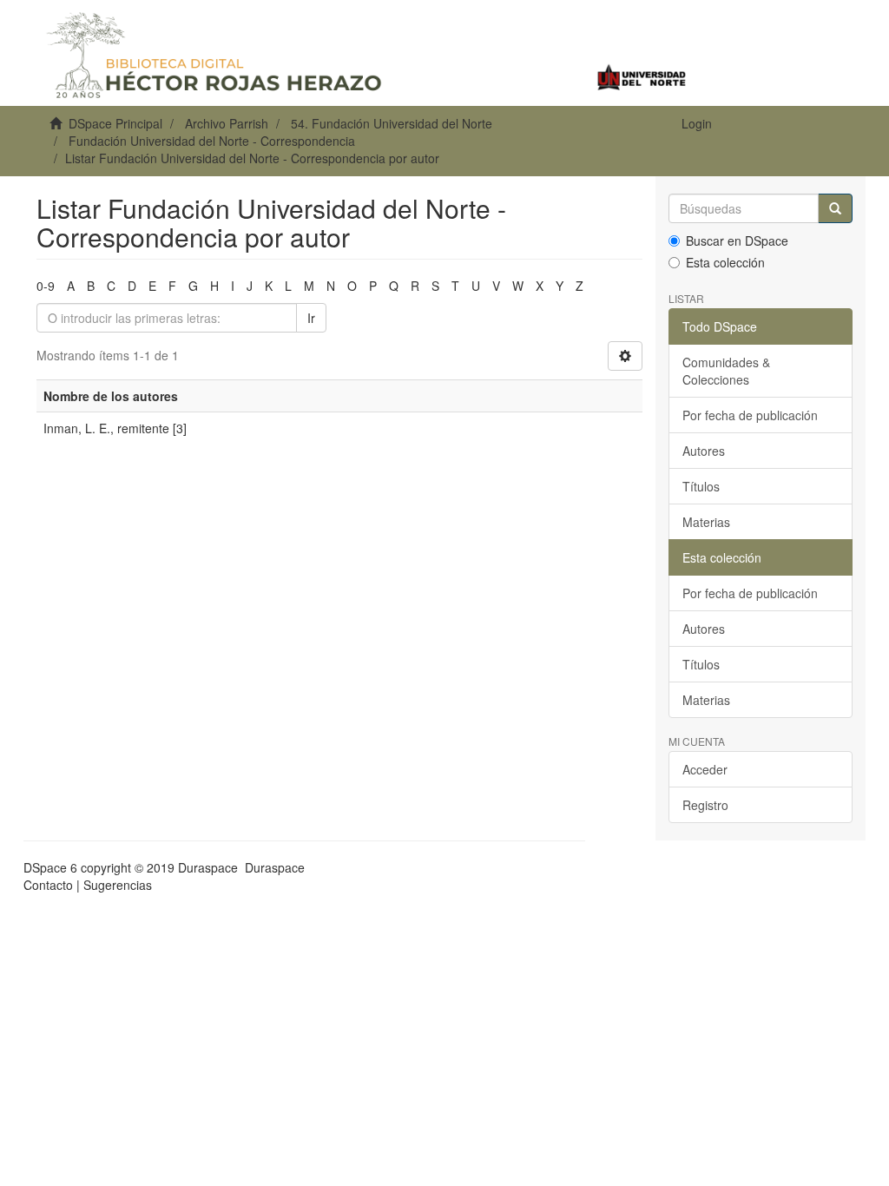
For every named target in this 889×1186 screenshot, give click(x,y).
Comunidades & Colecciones (726, 370)
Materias (706, 521)
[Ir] (835, 208)
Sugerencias (117, 884)
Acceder (705, 769)
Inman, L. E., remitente (106, 428)
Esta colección (725, 262)
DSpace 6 (50, 867)
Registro (705, 805)
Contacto (48, 884)
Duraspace (275, 867)
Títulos (701, 486)
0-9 (45, 285)
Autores (703, 450)
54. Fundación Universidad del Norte (391, 123)
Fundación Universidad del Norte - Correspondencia (212, 140)
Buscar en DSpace (737, 240)
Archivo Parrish (226, 123)
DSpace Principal (115, 123)
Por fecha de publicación (750, 415)
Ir (311, 317)
